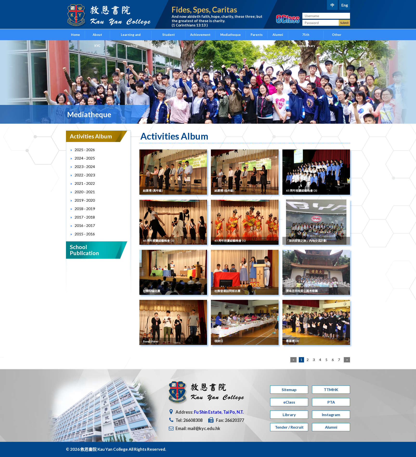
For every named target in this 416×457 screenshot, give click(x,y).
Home (75, 35)
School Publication (84, 250)
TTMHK (331, 389)
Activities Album (91, 136)
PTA (331, 402)
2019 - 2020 (85, 200)
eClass (289, 402)
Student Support (168, 36)
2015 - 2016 (85, 234)
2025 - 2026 (85, 149)
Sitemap (289, 389)
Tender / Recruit (289, 427)
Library (289, 414)
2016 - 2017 (85, 225)
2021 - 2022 (85, 183)
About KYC (97, 36)
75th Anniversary (306, 36)
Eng (344, 5)
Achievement (200, 35)
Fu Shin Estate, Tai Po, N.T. (219, 412)
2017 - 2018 (85, 217)
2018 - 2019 (85, 208)
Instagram (331, 414)
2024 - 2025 (85, 158)
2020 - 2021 (85, 191)
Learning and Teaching (131, 36)
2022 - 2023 (85, 175)
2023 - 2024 (85, 166)
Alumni (278, 35)
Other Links (336, 36)
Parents (257, 35)
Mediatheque (230, 35)
